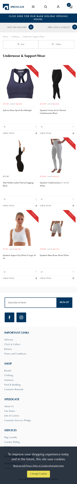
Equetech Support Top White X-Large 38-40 (19, 257)
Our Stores (9, 411)
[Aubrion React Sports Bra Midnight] (20, 83)
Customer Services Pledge (17, 420)
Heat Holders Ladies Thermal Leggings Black (18, 184)
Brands (7, 371)
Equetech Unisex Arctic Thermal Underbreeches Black (53, 112)
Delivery (8, 340)
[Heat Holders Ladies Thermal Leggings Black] (20, 156)
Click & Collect (12, 344)
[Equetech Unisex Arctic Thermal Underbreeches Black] (57, 83)
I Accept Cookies (38, 474)
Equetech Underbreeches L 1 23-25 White (54, 184)
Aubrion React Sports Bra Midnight (17, 110)
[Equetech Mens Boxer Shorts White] (57, 228)
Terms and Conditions (15, 354)
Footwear (9, 380)
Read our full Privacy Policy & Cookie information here (38, 466)
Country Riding (12, 442)
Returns (8, 349)
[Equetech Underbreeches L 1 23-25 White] (57, 156)
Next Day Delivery (17, 27)
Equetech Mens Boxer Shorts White (54, 256)
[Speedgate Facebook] (9, 317)
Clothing (8, 375)
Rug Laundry (10, 437)
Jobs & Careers (11, 416)
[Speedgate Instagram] (21, 317)
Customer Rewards (13, 389)
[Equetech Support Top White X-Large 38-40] (20, 228)
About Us (9, 406)
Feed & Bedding (12, 385)
